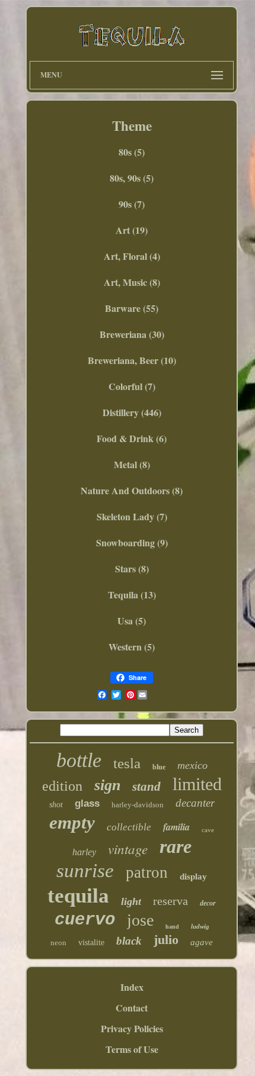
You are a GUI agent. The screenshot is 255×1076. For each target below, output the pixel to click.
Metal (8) (132, 464)
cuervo (85, 920)
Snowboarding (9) (132, 542)
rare (176, 846)
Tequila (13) (132, 594)
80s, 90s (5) (132, 178)
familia (176, 826)
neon (58, 942)
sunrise (85, 870)
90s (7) (132, 204)
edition (62, 786)
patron (147, 872)
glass (87, 803)
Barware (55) (131, 308)
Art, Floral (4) (132, 256)
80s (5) (132, 152)
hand (172, 926)
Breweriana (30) (132, 334)
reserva (170, 900)
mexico (192, 765)
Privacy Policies (132, 1028)
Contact (132, 1007)
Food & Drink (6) (132, 438)
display (193, 876)
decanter (195, 803)
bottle (78, 760)
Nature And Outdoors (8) (132, 490)
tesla (127, 763)
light (131, 901)
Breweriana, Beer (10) (132, 360)
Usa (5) (131, 620)
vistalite (91, 942)
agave (201, 942)
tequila (78, 895)
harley (84, 852)
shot (56, 804)
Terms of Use (132, 1049)
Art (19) (132, 230)
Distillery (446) (132, 412)
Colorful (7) (132, 386)
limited (197, 784)
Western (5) (132, 646)
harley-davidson (137, 804)
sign (107, 785)
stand (146, 786)
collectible (129, 827)
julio (166, 939)
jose (140, 920)
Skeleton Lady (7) (132, 516)
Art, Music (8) (132, 282)
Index (132, 987)
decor (208, 903)
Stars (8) (132, 568)
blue (158, 767)
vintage (128, 848)
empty (72, 822)
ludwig (200, 926)
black (129, 941)
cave (208, 829)
